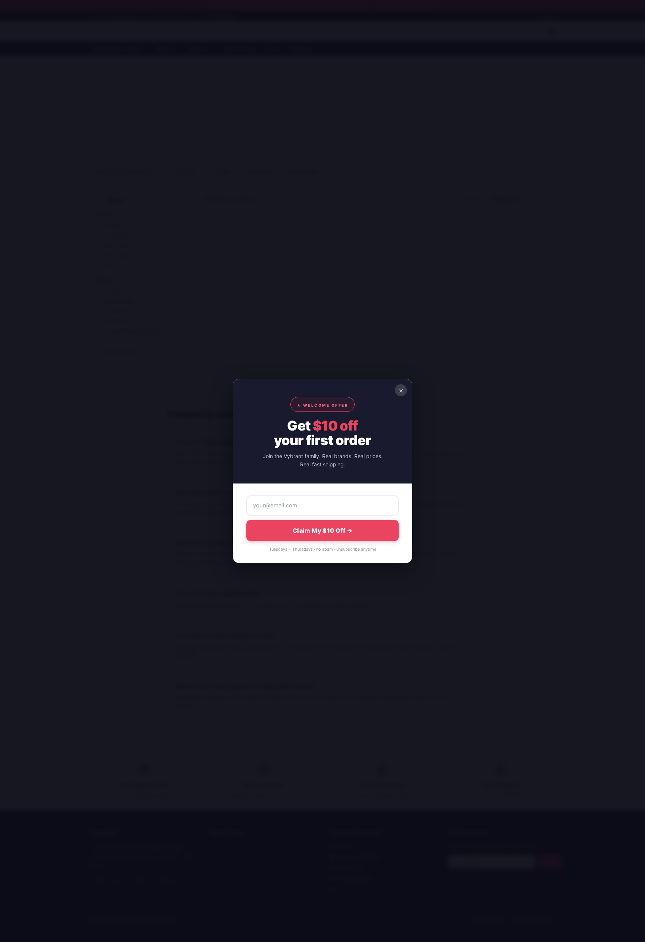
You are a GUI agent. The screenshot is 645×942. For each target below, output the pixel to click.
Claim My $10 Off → (322, 530)
